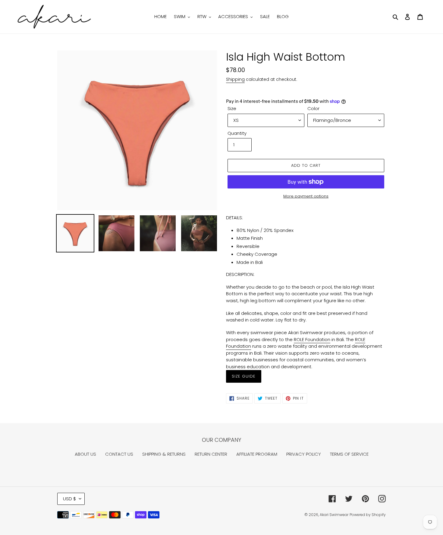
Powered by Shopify (368, 514)
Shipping (235, 79)
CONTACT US (119, 454)
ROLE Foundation (312, 339)
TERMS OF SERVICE (349, 454)
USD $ (69, 498)
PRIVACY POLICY (303, 454)
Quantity (237, 133)
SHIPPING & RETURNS (164, 454)
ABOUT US (85, 454)
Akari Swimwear (334, 514)
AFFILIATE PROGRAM (256, 454)
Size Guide (244, 376)
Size (232, 108)
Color (313, 108)
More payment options (305, 196)
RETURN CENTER (211, 454)
